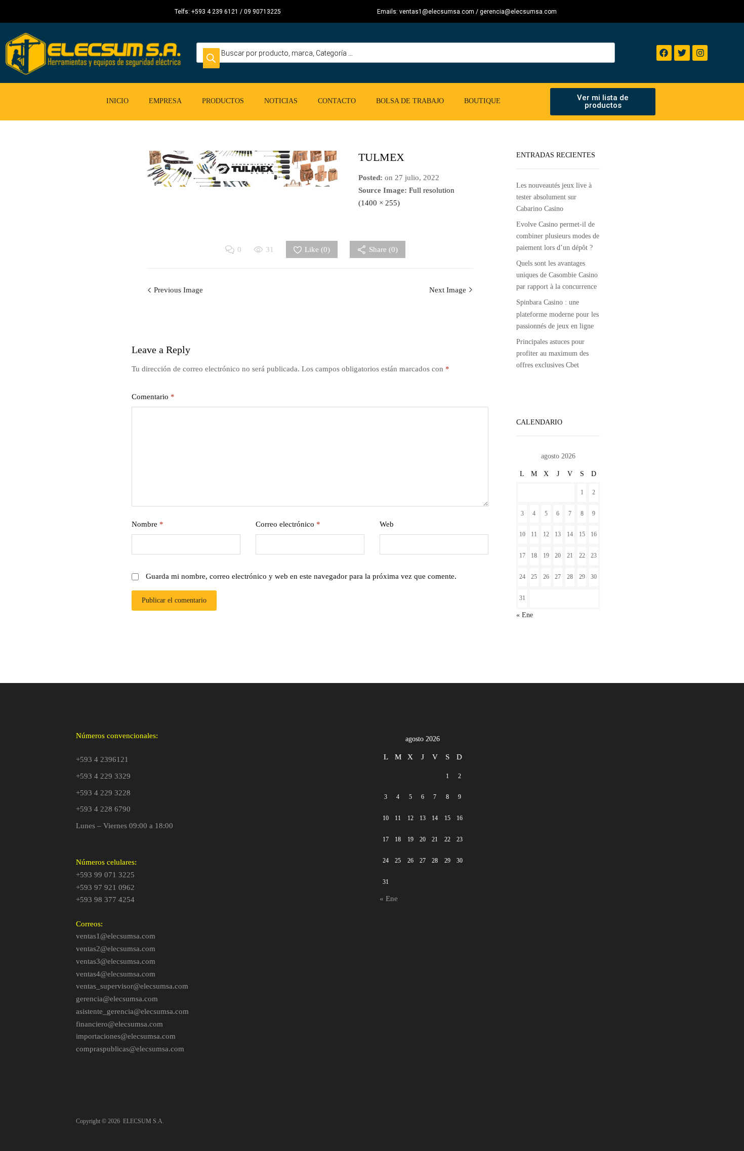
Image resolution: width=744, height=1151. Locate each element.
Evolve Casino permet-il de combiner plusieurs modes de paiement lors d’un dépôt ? (557, 236)
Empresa (165, 101)
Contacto (337, 101)
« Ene (524, 615)
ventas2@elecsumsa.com (115, 949)
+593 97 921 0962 (105, 887)
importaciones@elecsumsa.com (126, 1036)
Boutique (482, 101)
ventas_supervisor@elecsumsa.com (132, 986)
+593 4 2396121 (102, 759)
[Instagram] (700, 53)
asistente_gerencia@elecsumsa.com (132, 1011)
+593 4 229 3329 (103, 776)
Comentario (153, 397)
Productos (223, 101)
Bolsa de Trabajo (410, 101)
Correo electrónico (288, 524)
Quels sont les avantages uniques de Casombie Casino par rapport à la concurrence (557, 275)
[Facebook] (664, 53)
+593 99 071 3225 (105, 875)
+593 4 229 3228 (103, 793)
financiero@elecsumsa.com (119, 1024)
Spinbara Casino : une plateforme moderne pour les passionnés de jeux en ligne (557, 314)
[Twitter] (682, 53)
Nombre (147, 524)
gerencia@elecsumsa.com (117, 999)
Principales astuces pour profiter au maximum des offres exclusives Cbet (552, 353)
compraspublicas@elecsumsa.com (130, 1049)
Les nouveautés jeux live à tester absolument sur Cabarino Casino (554, 197)
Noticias (281, 101)
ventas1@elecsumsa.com (115, 936)
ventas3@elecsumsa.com (115, 961)
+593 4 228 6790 (103, 809)
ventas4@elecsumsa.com (115, 974)
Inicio (117, 101)
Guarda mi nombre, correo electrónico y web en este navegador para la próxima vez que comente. (301, 576)
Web (387, 524)
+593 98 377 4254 (105, 900)
